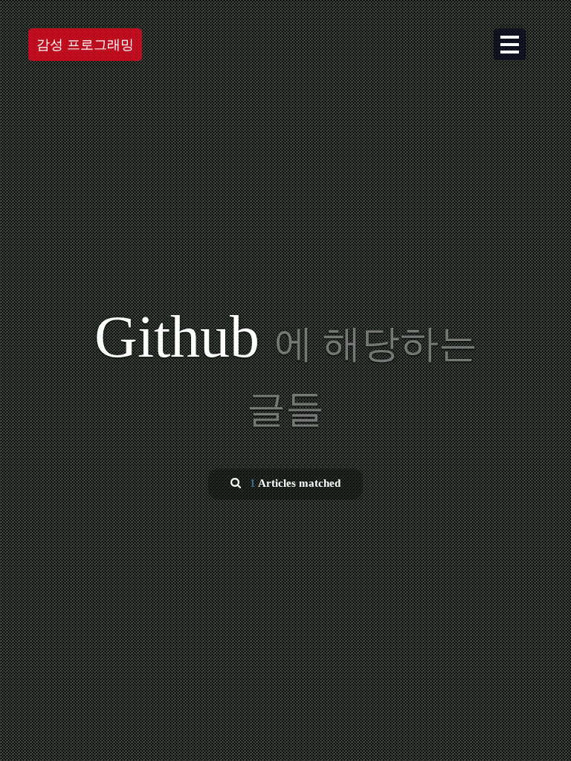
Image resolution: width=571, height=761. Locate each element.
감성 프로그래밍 (85, 44)
